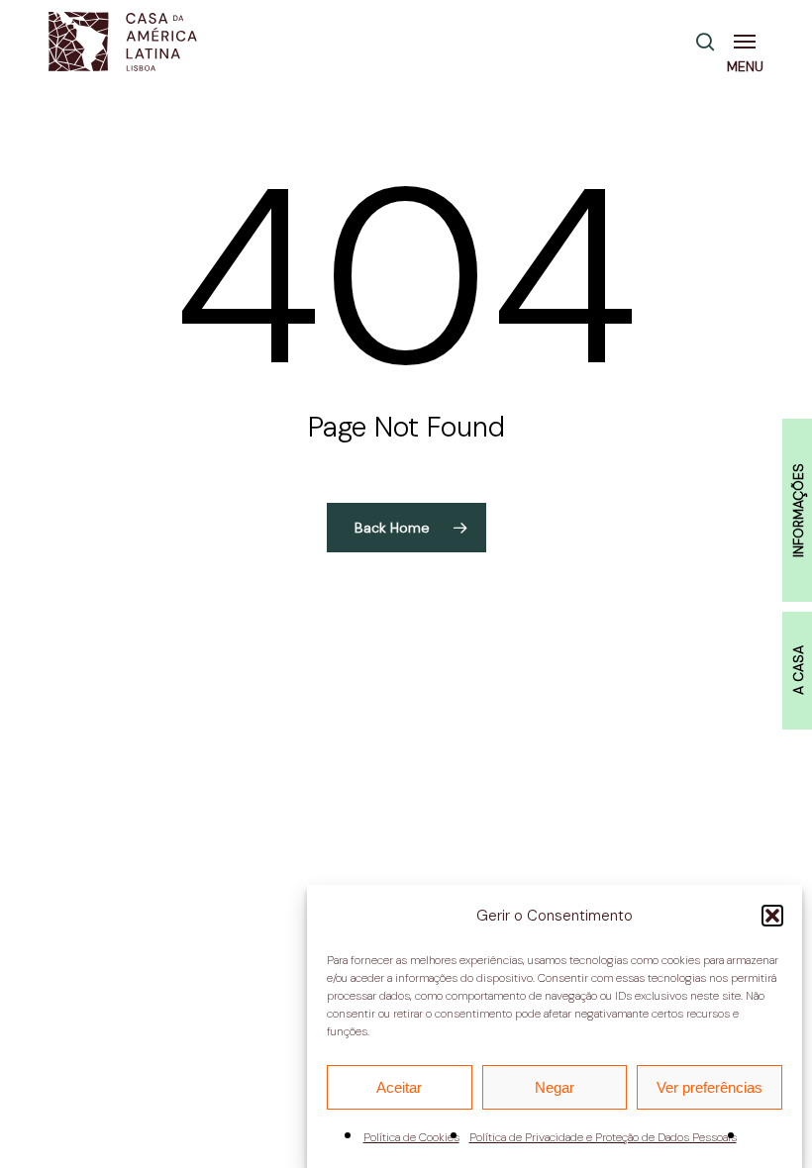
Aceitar (399, 1087)
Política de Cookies (411, 1137)
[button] (772, 915)
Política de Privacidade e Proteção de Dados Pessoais (603, 1137)
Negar (554, 1087)
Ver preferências (709, 1087)
